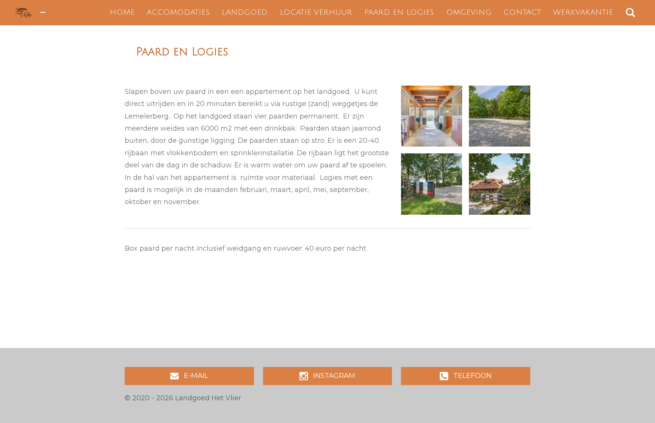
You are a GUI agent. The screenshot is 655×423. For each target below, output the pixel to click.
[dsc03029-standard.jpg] (432, 184)
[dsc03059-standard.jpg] (499, 184)
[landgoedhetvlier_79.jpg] (499, 116)
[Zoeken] (630, 13)
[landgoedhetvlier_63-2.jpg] (432, 116)
